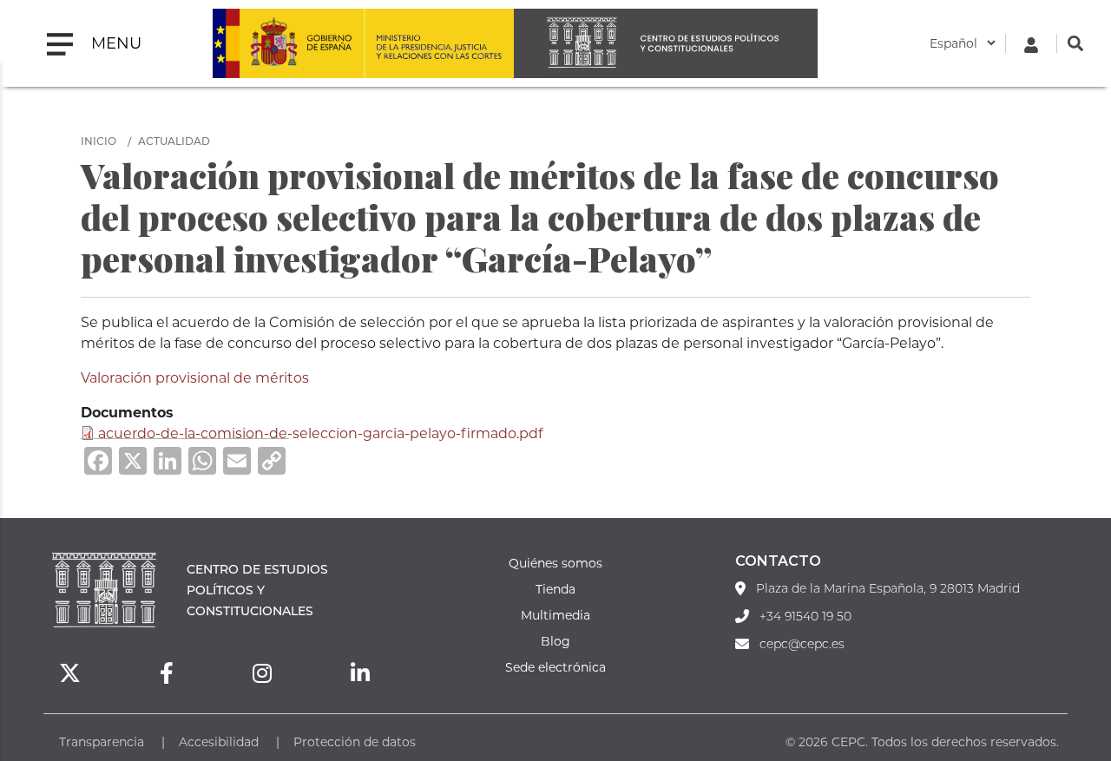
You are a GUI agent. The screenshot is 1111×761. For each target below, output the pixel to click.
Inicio (98, 141)
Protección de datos (354, 741)
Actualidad (174, 141)
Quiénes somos (555, 562)
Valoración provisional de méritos (195, 377)
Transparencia (101, 741)
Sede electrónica (555, 667)
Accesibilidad (219, 741)
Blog (555, 641)
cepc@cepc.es (802, 644)
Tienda (555, 589)
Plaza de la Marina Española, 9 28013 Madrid (888, 588)
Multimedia (555, 615)
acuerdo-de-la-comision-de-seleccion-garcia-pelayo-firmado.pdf (320, 432)
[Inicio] (666, 43)
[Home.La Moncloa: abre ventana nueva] (288, 43)
